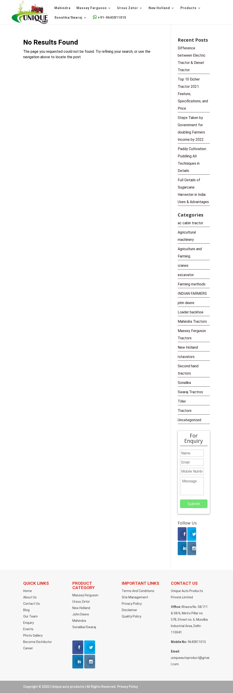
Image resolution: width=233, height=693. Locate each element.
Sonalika (184, 383)
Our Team (30, 616)
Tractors (185, 410)
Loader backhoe (190, 312)
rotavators (186, 357)
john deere (186, 303)
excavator (186, 275)
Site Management (135, 597)
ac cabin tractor (190, 223)
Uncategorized (189, 420)
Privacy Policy (132, 603)
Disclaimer (129, 610)
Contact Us (31, 603)
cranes (183, 265)
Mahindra (62, 8)
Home (27, 591)
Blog (26, 610)
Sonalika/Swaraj (68, 17)
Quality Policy (131, 616)
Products (188, 8)
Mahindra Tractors (192, 321)
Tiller (182, 401)
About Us (30, 597)
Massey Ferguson (91, 8)
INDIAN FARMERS (192, 293)
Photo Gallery (33, 635)
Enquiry (28, 623)
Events (28, 629)
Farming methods (191, 284)
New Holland (159, 8)
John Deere (80, 614)
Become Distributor (37, 642)
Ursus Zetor (127, 8)
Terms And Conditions (138, 591)
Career (28, 648)
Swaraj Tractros (190, 392)
